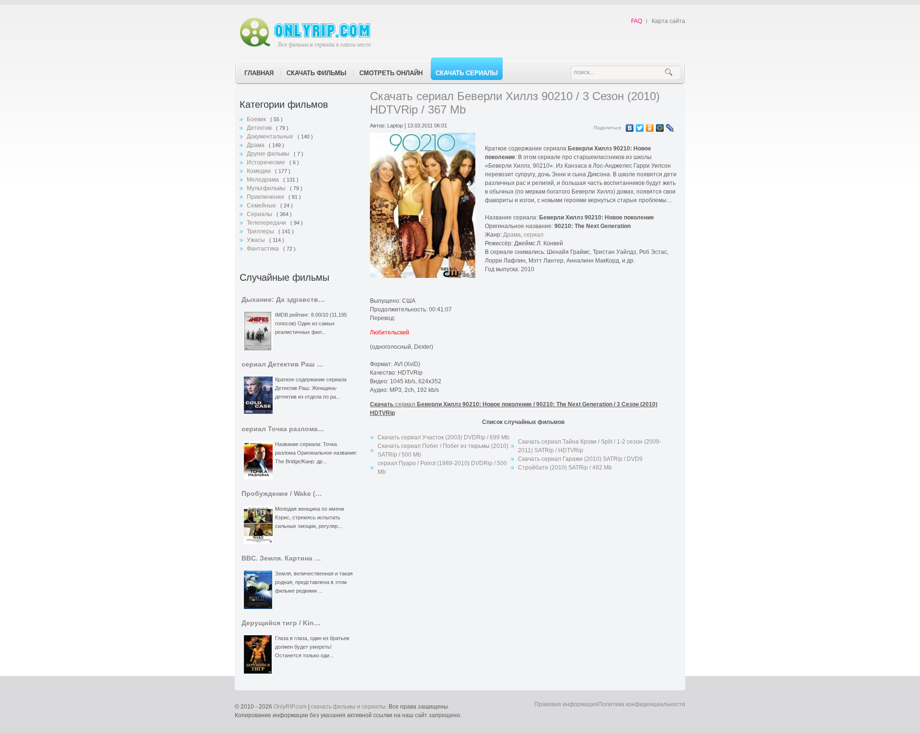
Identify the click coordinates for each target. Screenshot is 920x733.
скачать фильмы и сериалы (348, 706)
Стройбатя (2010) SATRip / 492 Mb (565, 467)
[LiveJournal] (670, 128)
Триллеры (261, 231)
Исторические (267, 162)
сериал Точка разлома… (283, 429)
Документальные (271, 136)
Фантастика (263, 248)
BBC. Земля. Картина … (281, 558)
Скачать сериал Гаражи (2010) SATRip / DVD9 (580, 459)
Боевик (257, 119)
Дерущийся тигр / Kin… (281, 623)
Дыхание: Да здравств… (283, 299)
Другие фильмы (269, 153)
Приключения (266, 197)
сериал (533, 234)
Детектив (260, 128)
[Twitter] (640, 128)
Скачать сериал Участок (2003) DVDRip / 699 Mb (443, 437)
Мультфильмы (267, 188)
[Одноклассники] (650, 128)
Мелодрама (263, 179)
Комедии (259, 171)
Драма (256, 145)
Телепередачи (267, 222)
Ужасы (256, 240)
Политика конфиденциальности (641, 704)
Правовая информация (566, 704)
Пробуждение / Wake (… (282, 493)
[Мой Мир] (660, 128)
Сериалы (260, 214)
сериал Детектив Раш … (282, 364)
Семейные (262, 205)
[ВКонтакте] (630, 128)
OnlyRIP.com (290, 706)
